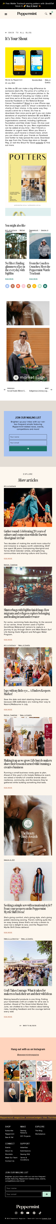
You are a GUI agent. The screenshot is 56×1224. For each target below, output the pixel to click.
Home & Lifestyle (11, 939)
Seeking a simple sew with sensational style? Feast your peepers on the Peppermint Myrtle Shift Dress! (28, 908)
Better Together (11, 565)
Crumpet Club (46, 1218)
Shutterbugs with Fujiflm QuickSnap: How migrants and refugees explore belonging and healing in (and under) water (27, 613)
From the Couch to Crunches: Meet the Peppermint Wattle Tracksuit (39, 268)
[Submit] (28, 448)
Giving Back (37, 80)
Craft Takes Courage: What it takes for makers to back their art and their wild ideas (28, 992)
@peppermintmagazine (28, 1055)
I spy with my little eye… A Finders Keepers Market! (27, 692)
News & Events (24, 645)
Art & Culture (11, 230)
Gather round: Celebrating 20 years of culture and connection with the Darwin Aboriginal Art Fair (25, 534)
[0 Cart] (50, 14)
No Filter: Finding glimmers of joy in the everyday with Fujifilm (15, 268)
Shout (27, 103)
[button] (6, 14)
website (39, 143)
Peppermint (33, 230)
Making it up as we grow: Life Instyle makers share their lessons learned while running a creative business (28, 763)
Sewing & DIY (9, 860)
